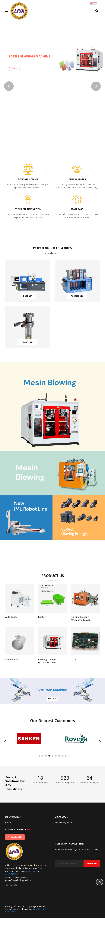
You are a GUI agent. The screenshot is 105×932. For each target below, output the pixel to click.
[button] (39, 755)
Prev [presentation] (6, 623)
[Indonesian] (95, 3)
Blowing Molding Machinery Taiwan (81, 618)
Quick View (29, 618)
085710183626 (11, 874)
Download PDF (16, 837)
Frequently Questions (64, 822)
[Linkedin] (11, 885)
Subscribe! (91, 863)
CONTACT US (15, 69)
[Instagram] (7, 885)
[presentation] (5, 741)
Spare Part (28, 342)
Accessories (77, 296)
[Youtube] (16, 885)
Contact (8, 822)
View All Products (52, 253)
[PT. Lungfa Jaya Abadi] (19, 10)
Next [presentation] (98, 623)
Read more (13, 618)
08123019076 (32, 871)
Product (28, 296)
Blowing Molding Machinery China (47, 661)
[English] (91, 3)
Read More (52, 699)
